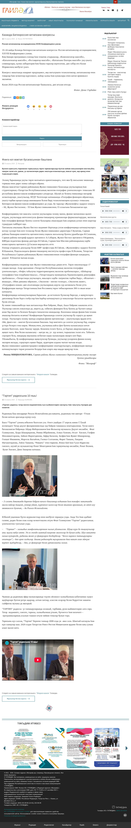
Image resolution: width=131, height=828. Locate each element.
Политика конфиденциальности (14, 816)
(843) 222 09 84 (121, 810)
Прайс (82, 825)
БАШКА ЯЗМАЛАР (114, 123)
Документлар (112, 825)
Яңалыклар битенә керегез (16, 380)
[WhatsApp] (20, 97)
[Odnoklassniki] (117, 11)
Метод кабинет (28, 20)
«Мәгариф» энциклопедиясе (14, 26)
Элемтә (95, 825)
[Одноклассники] (17, 97)
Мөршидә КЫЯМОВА (25, 400)
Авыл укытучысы (56, 20)
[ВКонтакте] (15, 97)
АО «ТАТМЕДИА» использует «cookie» (17, 811)
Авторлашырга (21, 144)
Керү (108, 7)
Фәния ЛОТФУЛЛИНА (25, 39)
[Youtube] (113, 11)
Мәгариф (21, 163)
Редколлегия (49, 825)
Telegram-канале (43, 374)
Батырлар (122, 20)
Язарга (42, 138)
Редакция (32, 825)
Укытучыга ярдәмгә (10, 20)
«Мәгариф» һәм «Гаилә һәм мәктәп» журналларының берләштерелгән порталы (36, 2)
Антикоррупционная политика (14, 809)
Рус (120, 2)
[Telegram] (122, 11)
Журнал (17, 825)
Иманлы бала (92, 20)
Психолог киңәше (74, 20)
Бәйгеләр (41, 20)
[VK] (103, 11)
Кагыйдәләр (66, 825)
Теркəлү (103, 7)
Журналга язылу (108, 20)
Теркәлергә (62, 144)
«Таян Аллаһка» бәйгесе (39, 26)
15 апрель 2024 (9, 39)
